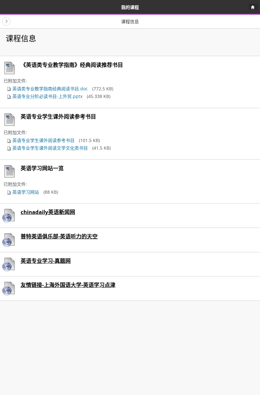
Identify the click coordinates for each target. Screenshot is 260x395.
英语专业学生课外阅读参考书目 (43, 140)
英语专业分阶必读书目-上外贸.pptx (46, 96)
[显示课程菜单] (6, 21)
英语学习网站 (25, 192)
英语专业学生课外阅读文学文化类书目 (49, 148)
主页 (252, 8)
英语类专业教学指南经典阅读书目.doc (49, 89)
